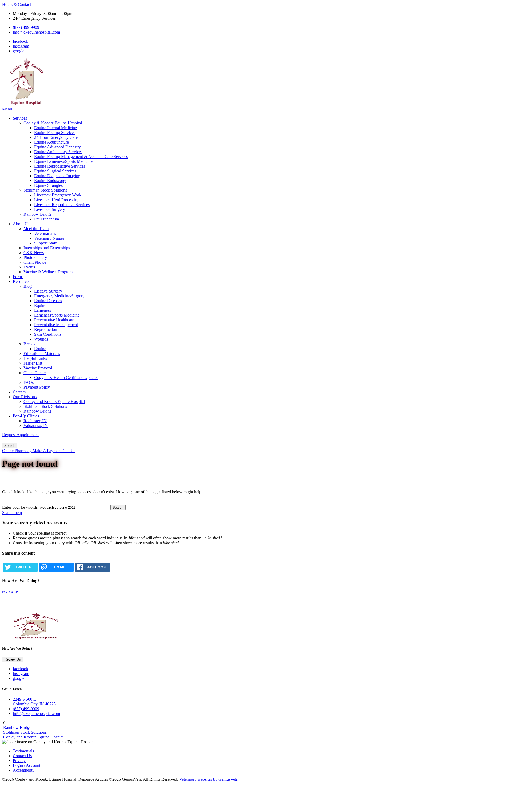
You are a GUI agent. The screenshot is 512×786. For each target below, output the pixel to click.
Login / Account (26, 765)
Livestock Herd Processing (56, 200)
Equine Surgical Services (55, 171)
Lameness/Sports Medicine (56, 315)
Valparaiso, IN (35, 425)
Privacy (19, 760)
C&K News (33, 252)
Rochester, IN (35, 420)
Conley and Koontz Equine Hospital (54, 401)
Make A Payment (48, 450)
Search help (12, 512)
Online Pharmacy (17, 450)
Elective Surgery (48, 291)
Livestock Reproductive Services (62, 204)
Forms (18, 276)
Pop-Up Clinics (26, 416)
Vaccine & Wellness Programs (48, 272)
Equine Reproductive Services (59, 166)
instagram (21, 46)
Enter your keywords (20, 507)
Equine (40, 305)
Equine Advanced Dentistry (57, 147)
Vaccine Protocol (37, 368)
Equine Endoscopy (50, 180)
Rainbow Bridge (37, 214)
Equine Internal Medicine (55, 127)
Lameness (42, 310)
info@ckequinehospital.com (36, 32)
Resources (21, 281)
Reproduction (45, 329)
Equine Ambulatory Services (58, 151)
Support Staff (45, 243)
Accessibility (23, 770)
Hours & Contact (16, 4)
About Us (21, 224)
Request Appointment (20, 434)
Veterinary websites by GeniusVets (208, 779)
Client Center (34, 372)
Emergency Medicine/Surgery (59, 296)
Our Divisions (25, 396)
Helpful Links (35, 358)
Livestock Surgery (49, 209)
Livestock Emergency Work (57, 195)
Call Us (69, 450)
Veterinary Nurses (49, 238)
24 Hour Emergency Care (56, 137)
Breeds (29, 344)
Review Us (12, 659)
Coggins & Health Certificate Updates (66, 377)
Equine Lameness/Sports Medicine (63, 161)
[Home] (26, 104)
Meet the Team (36, 228)
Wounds (41, 339)
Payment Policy (36, 387)
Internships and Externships (46, 248)
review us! (11, 591)
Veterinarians (45, 233)
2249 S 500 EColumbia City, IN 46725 (34, 701)
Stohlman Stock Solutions (45, 190)
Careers (19, 392)
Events (29, 267)
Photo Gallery (35, 257)
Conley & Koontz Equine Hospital (52, 123)
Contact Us (22, 755)
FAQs (28, 382)
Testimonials (23, 751)
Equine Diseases (48, 300)
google (18, 51)
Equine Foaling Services (54, 132)
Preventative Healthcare (54, 320)
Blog (27, 286)
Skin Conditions (47, 334)
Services (20, 118)
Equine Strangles (48, 185)
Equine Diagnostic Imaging (57, 175)
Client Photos (34, 262)
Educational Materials (41, 353)
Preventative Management (56, 324)
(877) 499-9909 (26, 27)
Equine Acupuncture (51, 142)
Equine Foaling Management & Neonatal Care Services (81, 156)
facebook (20, 41)
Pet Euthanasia (46, 219)
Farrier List (32, 363)
